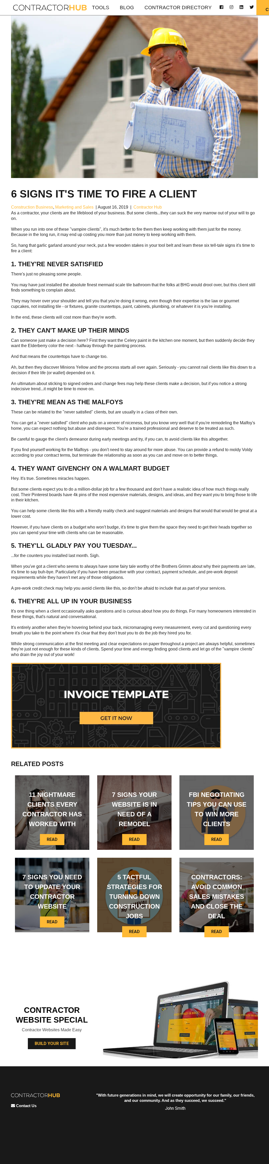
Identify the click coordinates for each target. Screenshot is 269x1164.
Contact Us (26, 1105)
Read (52, 839)
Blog (127, 7)
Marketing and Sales (74, 207)
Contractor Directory (178, 7)
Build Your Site (52, 1043)
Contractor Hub (147, 207)
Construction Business (32, 207)
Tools (100, 7)
